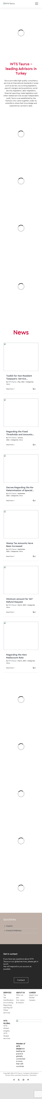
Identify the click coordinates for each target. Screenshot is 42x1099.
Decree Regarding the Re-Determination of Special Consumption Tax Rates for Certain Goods (20, 489)
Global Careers (32, 999)
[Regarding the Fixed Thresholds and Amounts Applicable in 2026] (21, 413)
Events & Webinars (14, 930)
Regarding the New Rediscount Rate (16, 656)
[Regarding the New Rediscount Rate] (21, 636)
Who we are (19, 996)
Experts (9, 926)
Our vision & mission (20, 1001)
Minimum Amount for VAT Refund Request (19, 600)
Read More (9, 389)
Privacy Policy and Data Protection (16, 1075)
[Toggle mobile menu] (37, 3)
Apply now (33, 995)
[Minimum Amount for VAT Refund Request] (21, 580)
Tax (4, 995)
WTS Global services (6, 1035)
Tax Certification (8, 999)
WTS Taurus (12, 382)
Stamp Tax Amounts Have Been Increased (19, 544)
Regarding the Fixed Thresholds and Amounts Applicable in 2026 (19, 433)
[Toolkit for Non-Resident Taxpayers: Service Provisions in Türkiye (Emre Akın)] (21, 357)
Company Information (30, 1073)
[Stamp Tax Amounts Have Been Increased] (21, 524)
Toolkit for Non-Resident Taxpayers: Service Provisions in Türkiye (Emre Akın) (20, 377)
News (8, 384)
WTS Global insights (6, 1028)
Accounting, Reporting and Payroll (8, 1005)
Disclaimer (33, 1075)
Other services (6, 1011)
